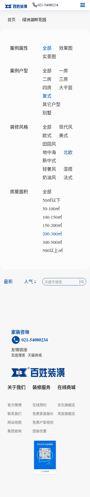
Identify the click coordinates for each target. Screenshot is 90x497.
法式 (68, 177)
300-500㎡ (52, 242)
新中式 (49, 161)
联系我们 (15, 413)
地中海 (49, 152)
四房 (47, 88)
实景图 (49, 56)
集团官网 (15, 431)
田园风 (49, 144)
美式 (63, 135)
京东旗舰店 (66, 404)
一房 (63, 71)
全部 (47, 71)
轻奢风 (49, 169)
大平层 (65, 88)
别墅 (47, 113)
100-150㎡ (52, 217)
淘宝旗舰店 (66, 413)
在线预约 (39, 404)
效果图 (65, 48)
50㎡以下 (51, 200)
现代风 (65, 127)
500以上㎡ (52, 250)
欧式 (47, 135)
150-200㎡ (52, 225)
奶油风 (49, 177)
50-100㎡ (51, 209)
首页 (12, 19)
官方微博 (15, 404)
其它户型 (51, 104)
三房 (63, 79)
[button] (82, 5)
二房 (47, 79)
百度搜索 (18, 355)
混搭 (68, 169)
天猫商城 (35, 355)
